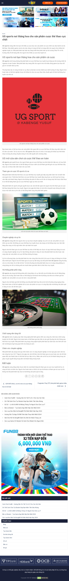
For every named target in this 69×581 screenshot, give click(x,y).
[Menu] (2, 3)
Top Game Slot (7, 538)
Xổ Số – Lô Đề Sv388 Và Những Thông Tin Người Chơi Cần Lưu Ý (24, 404)
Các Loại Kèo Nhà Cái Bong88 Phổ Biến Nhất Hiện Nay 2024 (23, 411)
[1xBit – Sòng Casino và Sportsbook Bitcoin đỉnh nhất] (32, 3)
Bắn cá (5, 544)
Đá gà (5, 548)
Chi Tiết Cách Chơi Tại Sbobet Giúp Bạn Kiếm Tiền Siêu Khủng (23, 401)
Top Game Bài (7, 531)
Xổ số (5, 541)
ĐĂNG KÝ (47, 3)
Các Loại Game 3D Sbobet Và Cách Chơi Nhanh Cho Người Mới (24, 421)
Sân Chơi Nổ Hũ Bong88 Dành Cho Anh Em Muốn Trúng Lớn (22, 418)
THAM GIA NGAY (61, 3)
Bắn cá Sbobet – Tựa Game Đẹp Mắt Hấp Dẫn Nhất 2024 (22, 408)
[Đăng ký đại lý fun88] (17, 12)
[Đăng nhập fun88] (51, 22)
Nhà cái (5, 528)
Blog (3, 33)
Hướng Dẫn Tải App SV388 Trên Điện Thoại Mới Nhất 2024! (23, 414)
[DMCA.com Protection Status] (42, 578)
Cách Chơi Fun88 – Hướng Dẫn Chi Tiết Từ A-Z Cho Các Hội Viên (24, 398)
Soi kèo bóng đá (8, 534)
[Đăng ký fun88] (34, 460)
